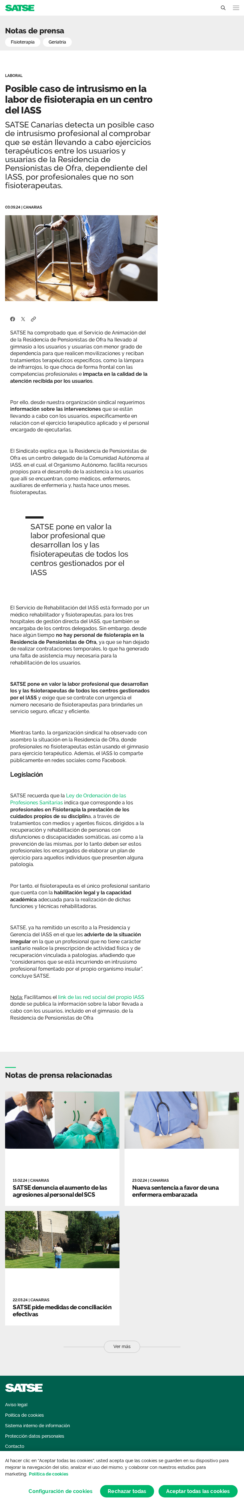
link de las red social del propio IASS (101, 997)
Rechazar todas (127, 1491)
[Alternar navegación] (236, 8)
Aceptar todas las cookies (198, 1491)
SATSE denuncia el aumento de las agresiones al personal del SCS (60, 1191)
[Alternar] (223, 8)
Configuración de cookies (60, 1491)
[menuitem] (16, 1405)
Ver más (122, 1346)
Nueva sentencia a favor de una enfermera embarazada (175, 1191)
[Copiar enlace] (33, 318)
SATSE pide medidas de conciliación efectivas (62, 1311)
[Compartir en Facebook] (12, 318)
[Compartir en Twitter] (23, 318)
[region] (122, 1479)
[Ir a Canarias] (19, 7)
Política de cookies (48, 1473)
